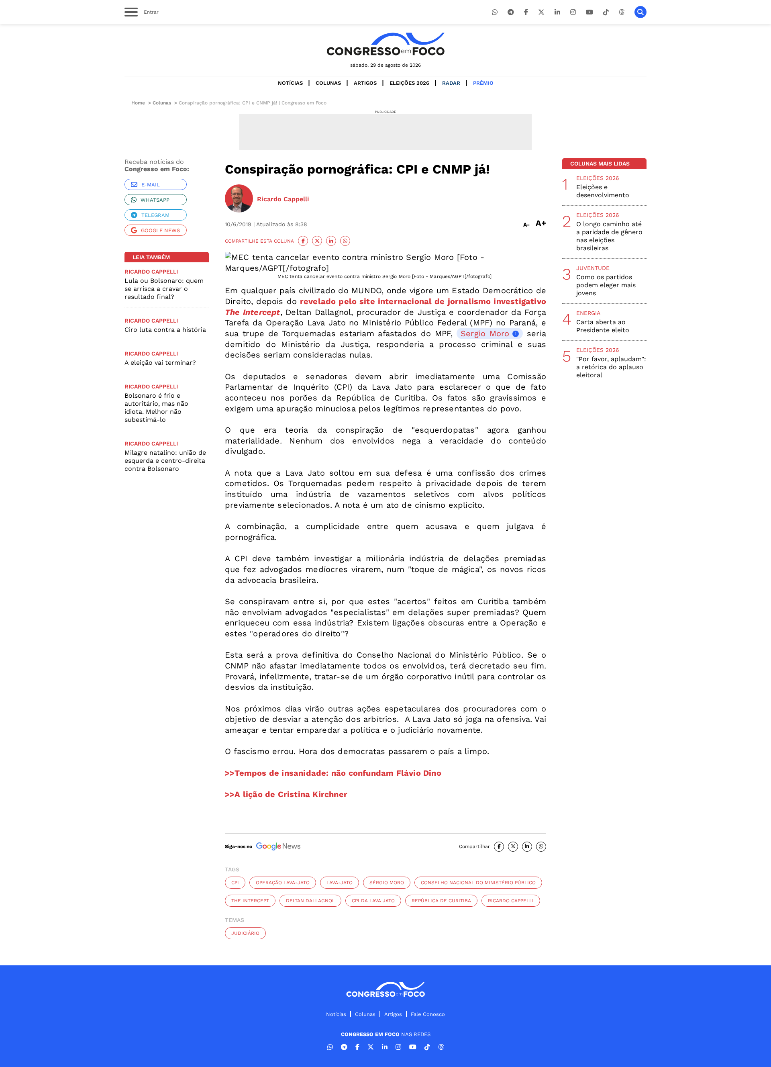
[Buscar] (640, 12)
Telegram (155, 215)
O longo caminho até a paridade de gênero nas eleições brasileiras (609, 236)
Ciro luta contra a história (165, 329)
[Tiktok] (606, 12)
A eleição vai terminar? (160, 362)
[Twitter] (541, 12)
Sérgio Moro (386, 882)
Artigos (365, 83)
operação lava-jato (283, 882)
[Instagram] (573, 12)
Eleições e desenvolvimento (602, 191)
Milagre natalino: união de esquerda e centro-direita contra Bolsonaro (165, 460)
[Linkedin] (557, 12)
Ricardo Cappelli (511, 900)
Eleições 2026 (409, 83)
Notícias (290, 83)
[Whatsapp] (495, 12)
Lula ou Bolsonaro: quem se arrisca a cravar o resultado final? (164, 288)
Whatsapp (155, 200)
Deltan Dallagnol (310, 900)
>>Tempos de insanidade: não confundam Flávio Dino (333, 773)
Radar (451, 83)
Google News (160, 230)
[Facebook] (526, 12)
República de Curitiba (441, 900)
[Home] (385, 44)
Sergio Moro (485, 333)
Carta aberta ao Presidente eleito (602, 326)
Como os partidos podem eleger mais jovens (606, 285)
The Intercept (250, 900)
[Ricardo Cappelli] (239, 199)
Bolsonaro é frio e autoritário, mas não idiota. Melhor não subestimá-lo (156, 407)
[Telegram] (511, 12)
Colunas (328, 83)
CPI (235, 882)
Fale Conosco (428, 1014)
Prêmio (483, 83)
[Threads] (621, 12)
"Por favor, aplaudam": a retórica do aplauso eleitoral (611, 367)
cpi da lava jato (373, 900)
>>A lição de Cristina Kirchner (286, 794)
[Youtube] (589, 12)
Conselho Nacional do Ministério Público (478, 882)
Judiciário (245, 933)
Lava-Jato (339, 882)
